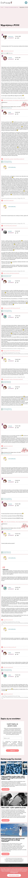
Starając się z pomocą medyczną (11, 7)
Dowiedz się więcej (14, 872)
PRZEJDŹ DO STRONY (14, 875)
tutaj (3, 746)
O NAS (9, 866)
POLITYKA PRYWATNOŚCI (16, 866)
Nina (9, 359)
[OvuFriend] (6, 3)
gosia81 (10, 231)
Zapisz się (12, 750)
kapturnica (10, 36)
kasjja (9, 112)
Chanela (10, 57)
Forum (2, 7)
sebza (9, 315)
